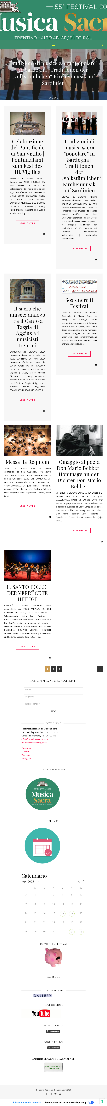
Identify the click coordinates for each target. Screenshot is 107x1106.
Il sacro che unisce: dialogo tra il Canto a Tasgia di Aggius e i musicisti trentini (53, 73)
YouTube (25, 754)
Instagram (26, 758)
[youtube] (55, 1094)
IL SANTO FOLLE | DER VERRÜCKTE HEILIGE (27, 592)
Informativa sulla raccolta (27, 1102)
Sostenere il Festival (79, 302)
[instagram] (60, 1094)
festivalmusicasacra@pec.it (34, 742)
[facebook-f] (47, 1094)
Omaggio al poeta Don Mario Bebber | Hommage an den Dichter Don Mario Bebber (79, 474)
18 (62, 913)
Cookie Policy (53, 1048)
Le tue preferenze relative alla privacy (65, 1102)
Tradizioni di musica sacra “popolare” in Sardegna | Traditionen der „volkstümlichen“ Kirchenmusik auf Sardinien (82, 166)
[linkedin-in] (51, 1094)
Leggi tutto (27, 223)
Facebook (26, 747)
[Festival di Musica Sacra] (53, 20)
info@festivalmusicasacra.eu (34, 739)
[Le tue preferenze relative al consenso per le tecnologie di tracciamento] (102, 1101)
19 (71, 913)
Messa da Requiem (27, 461)
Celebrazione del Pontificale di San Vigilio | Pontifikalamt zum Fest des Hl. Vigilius (27, 156)
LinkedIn (25, 751)
